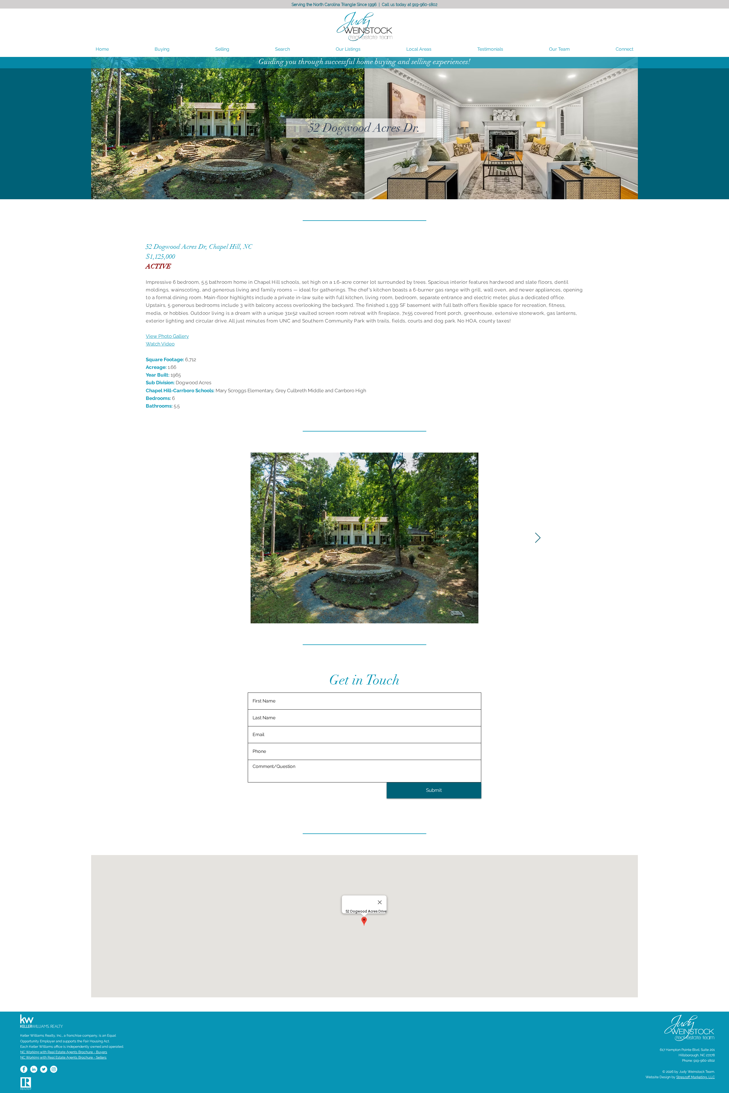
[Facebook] (23, 1069)
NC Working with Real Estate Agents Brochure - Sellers (63, 1057)
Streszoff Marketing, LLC (695, 1077)
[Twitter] (43, 1069)
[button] (419, 49)
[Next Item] (538, 538)
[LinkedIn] (33, 1069)
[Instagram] (53, 1069)
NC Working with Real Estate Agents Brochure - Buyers (63, 1052)
